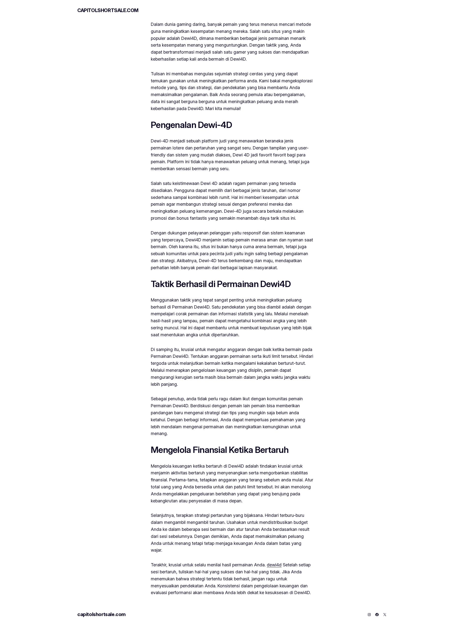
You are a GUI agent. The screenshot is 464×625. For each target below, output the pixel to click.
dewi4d (274, 564)
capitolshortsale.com (107, 10)
